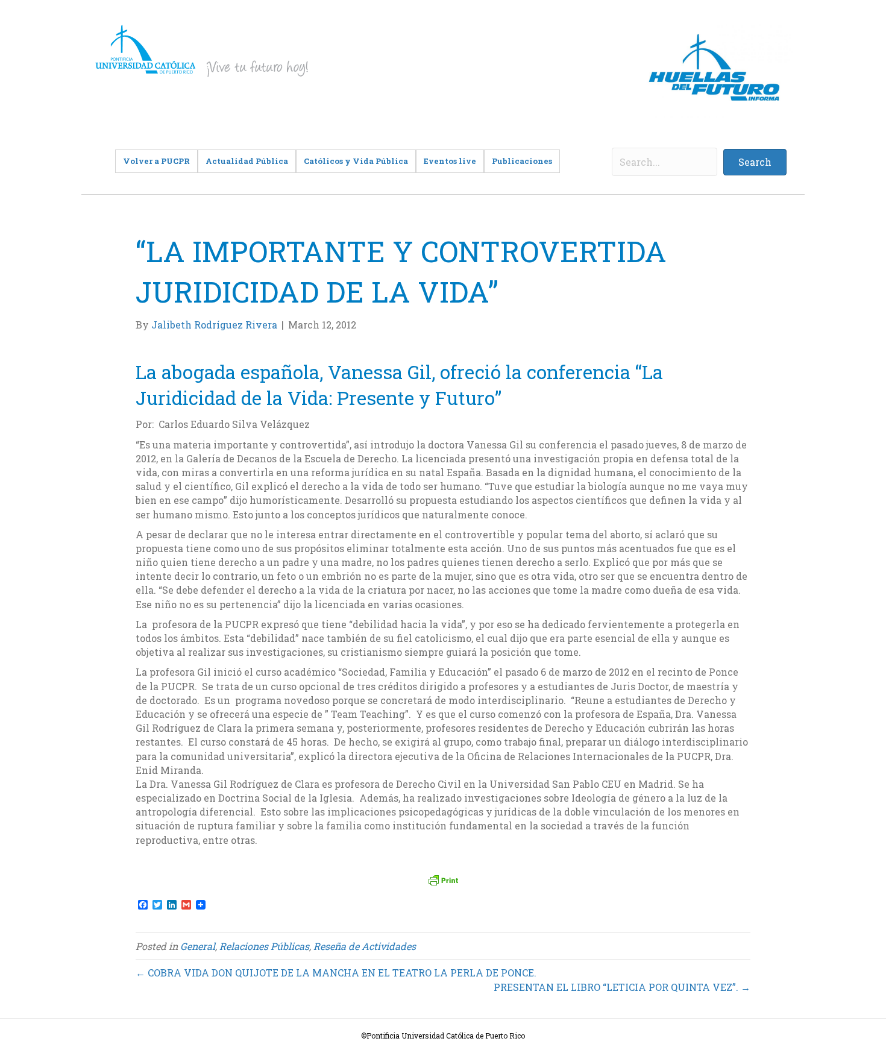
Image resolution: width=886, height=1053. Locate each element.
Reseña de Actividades (364, 946)
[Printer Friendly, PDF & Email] (443, 880)
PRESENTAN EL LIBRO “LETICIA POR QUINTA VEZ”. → (622, 987)
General (197, 946)
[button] (755, 162)
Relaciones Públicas (264, 946)
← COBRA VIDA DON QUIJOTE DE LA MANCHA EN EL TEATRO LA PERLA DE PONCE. (336, 972)
